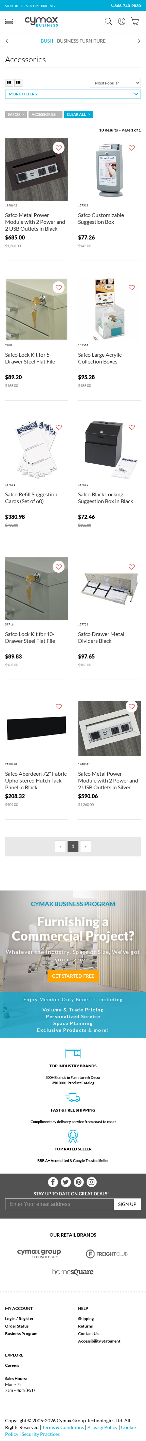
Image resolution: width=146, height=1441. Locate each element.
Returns (85, 1326)
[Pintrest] (79, 1182)
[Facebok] (53, 1182)
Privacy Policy (102, 1427)
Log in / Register (19, 1318)
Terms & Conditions (63, 1427)
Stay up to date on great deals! (71, 1193)
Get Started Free (73, 976)
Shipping (86, 1318)
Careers (12, 1365)
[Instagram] (92, 1182)
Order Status (17, 1326)
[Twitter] (66, 1182)
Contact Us (88, 1333)
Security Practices (41, 1434)
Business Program (21, 1333)
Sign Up (127, 1204)
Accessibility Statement (99, 1341)
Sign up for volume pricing (30, 6)
